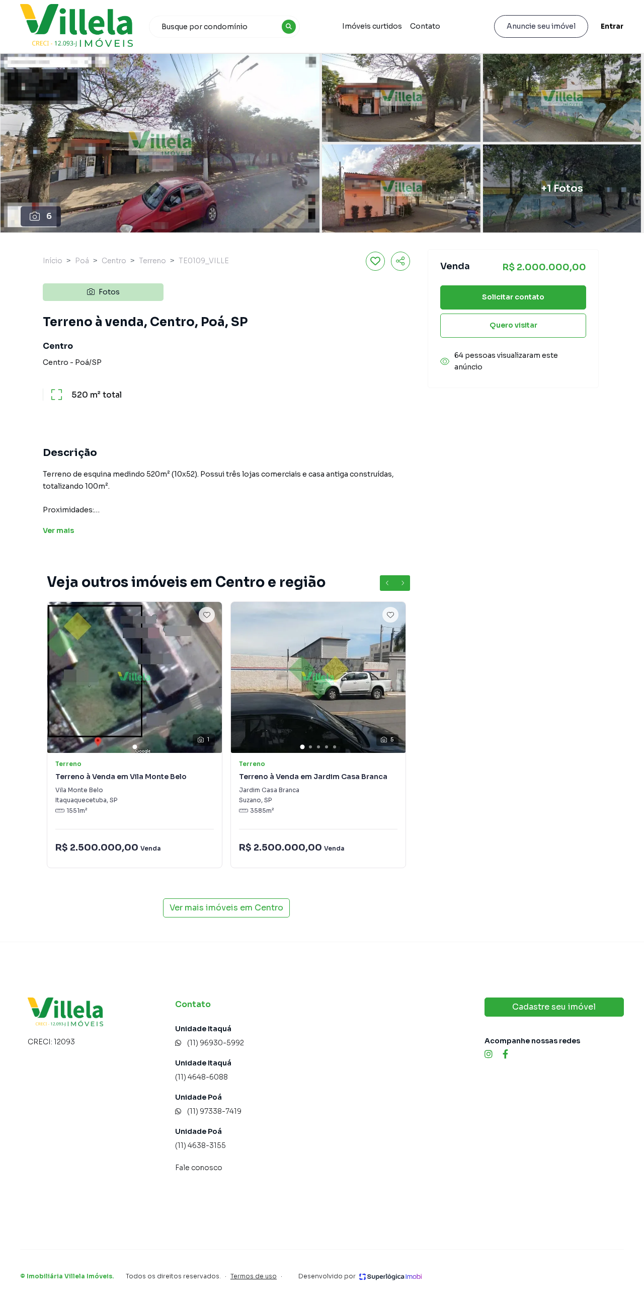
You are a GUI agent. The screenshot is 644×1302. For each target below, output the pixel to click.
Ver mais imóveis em (226, 907)
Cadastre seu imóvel (554, 1007)
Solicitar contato (513, 296)
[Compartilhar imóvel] (400, 261)
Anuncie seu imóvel (541, 26)
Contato (425, 26)
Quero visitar (513, 325)
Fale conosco (198, 1167)
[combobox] (224, 27)
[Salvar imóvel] (375, 261)
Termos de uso (253, 1276)
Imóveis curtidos (372, 26)
